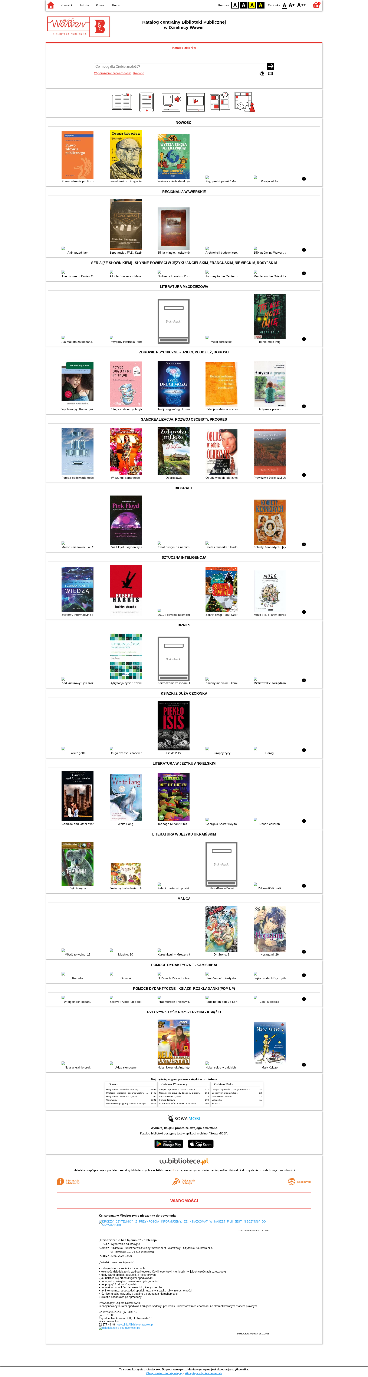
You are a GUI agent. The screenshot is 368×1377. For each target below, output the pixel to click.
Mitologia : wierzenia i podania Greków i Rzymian (130, 1093)
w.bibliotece (163, 1170)
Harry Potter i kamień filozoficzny (122, 1089)
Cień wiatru (111, 1100)
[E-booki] (147, 112)
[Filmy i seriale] (196, 112)
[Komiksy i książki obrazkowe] (220, 112)
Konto (116, 5)
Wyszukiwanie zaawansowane (112, 73)
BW (243, 5)
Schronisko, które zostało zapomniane (178, 1103)
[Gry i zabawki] (245, 112)
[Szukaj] (270, 66)
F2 (302, 5)
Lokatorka (217, 1100)
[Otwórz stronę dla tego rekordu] (79, 155)
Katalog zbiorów (184, 47)
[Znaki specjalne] (270, 73)
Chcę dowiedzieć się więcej (164, 1373)
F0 (285, 5)
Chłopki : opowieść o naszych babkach (178, 1089)
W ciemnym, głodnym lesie (225, 1093)
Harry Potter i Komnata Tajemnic (122, 1096)
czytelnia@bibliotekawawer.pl (135, 1324)
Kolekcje (138, 73)
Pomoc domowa (167, 1100)
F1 (292, 5)
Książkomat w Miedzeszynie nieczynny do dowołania (137, 1215)
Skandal (216, 1103)
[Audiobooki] (171, 112)
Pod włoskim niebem (222, 1096)
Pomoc (100, 5)
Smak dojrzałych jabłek (170, 1096)
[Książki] (122, 112)
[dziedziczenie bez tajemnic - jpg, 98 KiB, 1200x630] (119, 1327)
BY (260, 5)
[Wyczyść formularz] (262, 73)
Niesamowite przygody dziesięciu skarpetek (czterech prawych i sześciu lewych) (145, 1103)
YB (252, 5)
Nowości (66, 5)
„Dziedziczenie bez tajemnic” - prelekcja (128, 1240)
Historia (84, 5)
